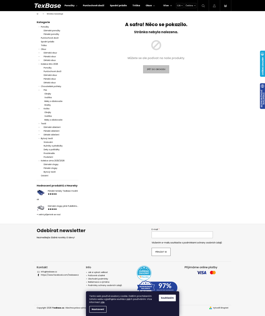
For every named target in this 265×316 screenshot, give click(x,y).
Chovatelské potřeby (51, 86)
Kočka (46, 108)
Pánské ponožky (51, 34)
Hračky (47, 105)
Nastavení (98, 309)
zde (102, 302)
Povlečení (48, 157)
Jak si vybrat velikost (98, 272)
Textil (43, 123)
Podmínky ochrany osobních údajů (105, 285)
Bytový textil (47, 138)
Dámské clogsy (51, 164)
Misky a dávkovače (53, 101)
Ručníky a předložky (53, 145)
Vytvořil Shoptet (220, 308)
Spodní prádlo (47, 41)
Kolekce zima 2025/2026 (53, 160)
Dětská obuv (50, 60)
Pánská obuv (50, 56)
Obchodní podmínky (98, 278)
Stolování (48, 142)
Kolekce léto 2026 (49, 64)
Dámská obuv (50, 52)
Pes (45, 90)
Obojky (47, 93)
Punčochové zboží (50, 38)
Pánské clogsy (50, 168)
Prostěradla (49, 153)
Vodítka (48, 97)
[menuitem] (71, 5)
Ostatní (44, 175)
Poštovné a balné (96, 275)
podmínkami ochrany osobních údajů (202, 242)
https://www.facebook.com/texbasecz (60, 275)
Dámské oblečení (52, 127)
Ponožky (45, 26)
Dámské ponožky (52, 30)
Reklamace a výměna (98, 282)
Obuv (43, 49)
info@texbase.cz (49, 271)
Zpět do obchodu (156, 69)
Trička (44, 45)
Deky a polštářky (52, 149)
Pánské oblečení (51, 131)
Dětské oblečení (51, 134)
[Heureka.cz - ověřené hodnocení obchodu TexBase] (144, 273)
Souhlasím (167, 297)
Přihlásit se (161, 251)
